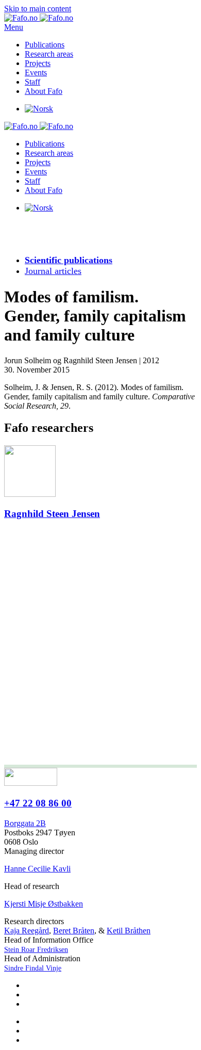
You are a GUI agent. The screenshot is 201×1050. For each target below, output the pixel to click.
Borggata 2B (25, 823)
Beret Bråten (73, 930)
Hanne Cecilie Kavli (37, 868)
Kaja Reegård (26, 930)
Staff (32, 81)
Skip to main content (37, 8)
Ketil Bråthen (128, 930)
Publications (44, 44)
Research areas (49, 54)
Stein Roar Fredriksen (36, 950)
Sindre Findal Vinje (32, 968)
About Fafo (43, 91)
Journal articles (53, 271)
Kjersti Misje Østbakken (43, 903)
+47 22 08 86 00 (38, 803)
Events (36, 72)
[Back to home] (38, 17)
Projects (38, 63)
